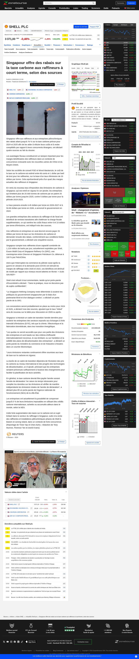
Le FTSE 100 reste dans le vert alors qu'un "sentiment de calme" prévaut (32, 574)
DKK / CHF (108, 297)
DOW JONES (110, 57)
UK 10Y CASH (110, 421)
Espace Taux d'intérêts (119, 425)
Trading (85, 8)
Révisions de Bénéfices (82, 354)
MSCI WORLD (110, 70)
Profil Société (77, 104)
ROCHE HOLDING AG (112, 186)
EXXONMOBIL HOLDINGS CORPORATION (19, 508)
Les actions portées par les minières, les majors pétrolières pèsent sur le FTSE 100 (35, 548)
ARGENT (107, 346)
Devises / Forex (109, 266)
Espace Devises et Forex (119, 317)
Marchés (8, 8)
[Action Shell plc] (22, 90)
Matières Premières (111, 323)
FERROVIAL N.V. (111, 237)
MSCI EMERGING (111, 68)
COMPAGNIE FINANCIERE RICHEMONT (117, 166)
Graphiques (26, 45)
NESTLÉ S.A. (110, 131)
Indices (108, 25)
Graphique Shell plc (80, 64)
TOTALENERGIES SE (112, 137)
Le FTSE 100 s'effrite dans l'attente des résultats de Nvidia (81, 35)
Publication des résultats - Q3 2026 (93, 132)
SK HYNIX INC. (110, 128)
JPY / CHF (108, 312)
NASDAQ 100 (110, 60)
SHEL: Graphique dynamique (90, 96)
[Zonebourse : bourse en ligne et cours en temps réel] (15, 3)
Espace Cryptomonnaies (120, 389)
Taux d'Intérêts (109, 395)
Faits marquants (32, 49)
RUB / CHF (108, 290)
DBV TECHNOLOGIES (113, 147)
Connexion (120, 3)
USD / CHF (108, 285)
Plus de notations (94, 311)
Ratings (90, 45)
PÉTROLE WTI (109, 341)
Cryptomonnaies (110, 359)
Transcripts (49, 49)
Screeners (96, 8)
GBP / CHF (108, 287)
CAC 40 (108, 50)
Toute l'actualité (9, 49)
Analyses (31, 8)
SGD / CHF (108, 310)
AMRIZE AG (109, 164)
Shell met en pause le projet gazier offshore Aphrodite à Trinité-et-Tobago (32, 564)
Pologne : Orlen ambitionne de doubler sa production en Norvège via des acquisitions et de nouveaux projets (32, 559)
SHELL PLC (13, 504)
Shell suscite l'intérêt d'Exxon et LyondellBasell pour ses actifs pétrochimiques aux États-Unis (35, 579)
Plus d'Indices (120, 85)
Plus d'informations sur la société (89, 137)
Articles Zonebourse (10, 52)
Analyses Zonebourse (25, 52)
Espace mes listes (119, 151)
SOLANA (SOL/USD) (112, 380)
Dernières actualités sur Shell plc (19, 524)
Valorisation (68, 45)
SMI (107, 42)
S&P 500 (109, 55)
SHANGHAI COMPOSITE (113, 62)
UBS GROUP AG (111, 123)
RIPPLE (108, 385)
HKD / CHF (108, 308)
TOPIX (108, 65)
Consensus (79, 45)
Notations (76, 252)
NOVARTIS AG (110, 180)
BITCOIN (109, 375)
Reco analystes (21, 49)
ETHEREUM (110, 377)
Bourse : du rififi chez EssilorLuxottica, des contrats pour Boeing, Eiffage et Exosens (35, 597)
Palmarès (116, 8)
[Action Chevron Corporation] (31, 94)
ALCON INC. (110, 135)
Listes (75, 8)
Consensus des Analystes (83, 319)
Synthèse (7, 45)
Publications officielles (73, 49)
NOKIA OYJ (109, 140)
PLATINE (107, 349)
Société (47, 45)
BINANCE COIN (111, 382)
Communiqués (59, 49)
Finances (57, 45)
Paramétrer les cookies (42, 650)
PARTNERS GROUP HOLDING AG (116, 126)
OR (106, 339)
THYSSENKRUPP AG (112, 218)
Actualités (19, 8)
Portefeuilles (64, 8)
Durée (73, 68)
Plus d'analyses (94, 244)
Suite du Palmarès (119, 206)
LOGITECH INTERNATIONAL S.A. (116, 169)
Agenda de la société (92, 442)
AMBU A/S (109, 240)
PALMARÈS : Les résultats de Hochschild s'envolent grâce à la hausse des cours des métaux (35, 543)
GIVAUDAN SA (110, 172)
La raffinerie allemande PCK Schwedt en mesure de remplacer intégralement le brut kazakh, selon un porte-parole (36, 537)
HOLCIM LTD (110, 161)
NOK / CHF (108, 295)
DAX (107, 47)
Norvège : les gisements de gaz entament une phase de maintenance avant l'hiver (81, 39)
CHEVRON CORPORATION (18, 512)
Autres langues (87, 49)
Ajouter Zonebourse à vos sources (43, 84)
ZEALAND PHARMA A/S (113, 230)
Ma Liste (107, 120)
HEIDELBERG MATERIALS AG (115, 221)
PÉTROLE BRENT (110, 344)
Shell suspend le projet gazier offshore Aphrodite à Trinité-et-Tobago (31, 583)
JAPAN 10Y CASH (111, 416)
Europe (115, 25)
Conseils (52, 8)
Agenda (41, 8)
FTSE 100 (109, 52)
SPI (107, 45)
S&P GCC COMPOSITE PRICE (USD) (19, 516)
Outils (106, 8)
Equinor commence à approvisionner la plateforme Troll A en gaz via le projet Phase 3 (36, 592)
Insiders (42, 49)
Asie (132, 25)
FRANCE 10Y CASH (112, 419)
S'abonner (131, 3)
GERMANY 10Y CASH (113, 414)
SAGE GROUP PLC (112, 232)
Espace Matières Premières (120, 353)
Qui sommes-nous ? (73, 650)
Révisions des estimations (91, 393)
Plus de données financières (90, 180)
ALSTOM (109, 226)
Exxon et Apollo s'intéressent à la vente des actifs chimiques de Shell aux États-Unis (35, 587)
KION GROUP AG (111, 223)
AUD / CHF (108, 302)
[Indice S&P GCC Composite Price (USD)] (36, 98)
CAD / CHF (108, 300)
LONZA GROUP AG (112, 183)
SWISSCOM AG (111, 178)
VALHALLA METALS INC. (113, 145)
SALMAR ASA (110, 216)
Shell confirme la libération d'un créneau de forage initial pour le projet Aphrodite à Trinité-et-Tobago (35, 569)
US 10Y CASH (110, 411)
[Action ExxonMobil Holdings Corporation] (59, 90)
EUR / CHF (108, 282)
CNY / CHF (108, 305)
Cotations (16, 45)
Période (87, 68)
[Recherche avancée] (93, 3)
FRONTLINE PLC (111, 235)
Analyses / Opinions (80, 188)
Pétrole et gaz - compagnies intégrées (92, 127)
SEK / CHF (108, 292)
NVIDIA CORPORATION (113, 142)
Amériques (124, 25)
